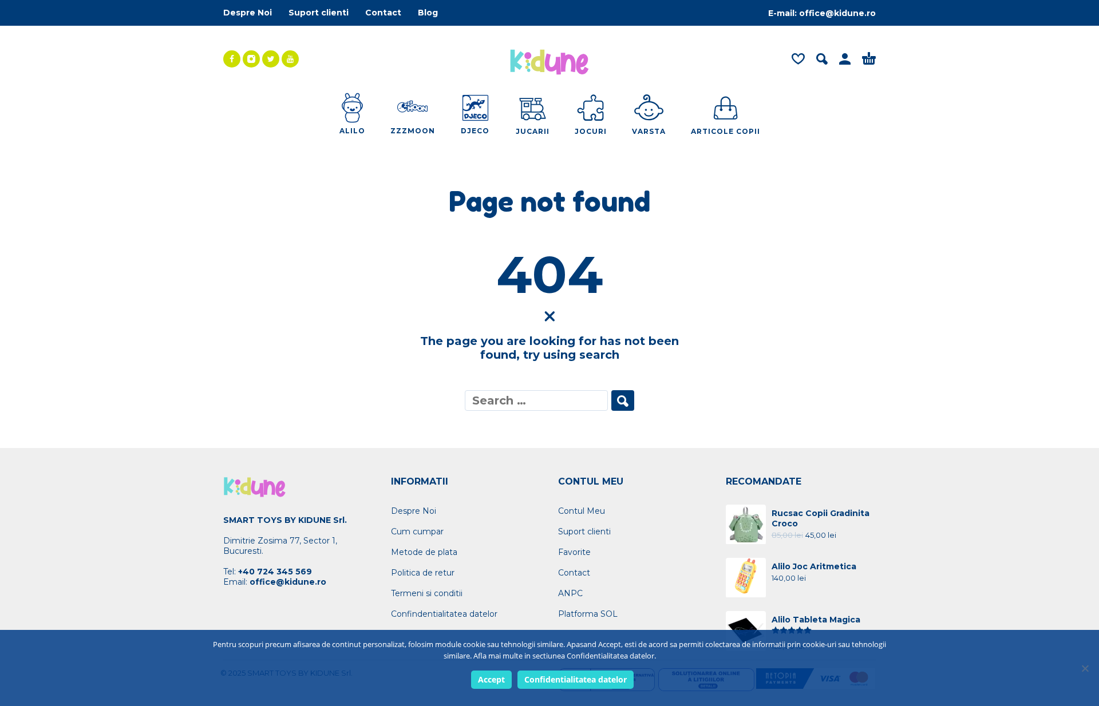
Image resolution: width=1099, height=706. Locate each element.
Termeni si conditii (426, 593)
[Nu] (1084, 668)
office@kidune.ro (837, 13)
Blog (428, 12)
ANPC (570, 593)
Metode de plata (424, 552)
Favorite (574, 552)
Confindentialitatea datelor (444, 614)
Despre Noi (247, 12)
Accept (491, 679)
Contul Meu (581, 511)
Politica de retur (422, 573)
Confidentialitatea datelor (575, 679)
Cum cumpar (417, 531)
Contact (383, 12)
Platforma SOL (588, 614)
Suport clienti (318, 12)
